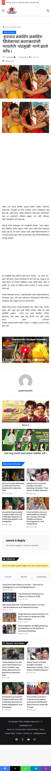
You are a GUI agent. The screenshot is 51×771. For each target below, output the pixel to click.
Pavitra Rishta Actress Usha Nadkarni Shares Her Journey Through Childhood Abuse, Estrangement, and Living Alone (36, 518)
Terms (41, 729)
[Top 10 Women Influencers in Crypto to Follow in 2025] (9, 597)
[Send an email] (14, 57)
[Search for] (48, 11)
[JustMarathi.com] (11, 10)
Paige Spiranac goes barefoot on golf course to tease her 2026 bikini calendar (33, 616)
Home (6, 27)
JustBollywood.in (39, 733)
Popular (8, 577)
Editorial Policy (32, 729)
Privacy (19, 733)
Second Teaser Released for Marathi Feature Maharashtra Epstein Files (13, 487)
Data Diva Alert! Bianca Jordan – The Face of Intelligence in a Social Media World (23, 585)
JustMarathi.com (25, 725)
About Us (10, 729)
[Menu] (3, 11)
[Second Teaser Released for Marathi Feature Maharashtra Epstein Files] (13, 475)
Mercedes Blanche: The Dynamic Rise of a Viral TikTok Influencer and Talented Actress (24, 606)
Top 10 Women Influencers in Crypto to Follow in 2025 (31, 595)
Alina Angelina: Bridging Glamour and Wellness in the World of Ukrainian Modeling (33, 628)
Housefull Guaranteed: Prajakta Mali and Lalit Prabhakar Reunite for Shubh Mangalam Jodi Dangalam (12, 517)
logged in (19, 545)
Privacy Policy (20, 729)
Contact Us (27, 733)
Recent (24, 577)
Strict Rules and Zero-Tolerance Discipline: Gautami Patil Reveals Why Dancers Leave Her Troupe (37, 702)
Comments (41, 577)
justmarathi (9, 57)
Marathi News (16, 27)
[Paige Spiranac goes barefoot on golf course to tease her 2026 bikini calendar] (9, 617)
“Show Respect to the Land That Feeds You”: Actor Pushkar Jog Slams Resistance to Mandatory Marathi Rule (12, 668)
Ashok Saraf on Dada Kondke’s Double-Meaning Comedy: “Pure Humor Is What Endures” (37, 487)
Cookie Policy (10, 733)
